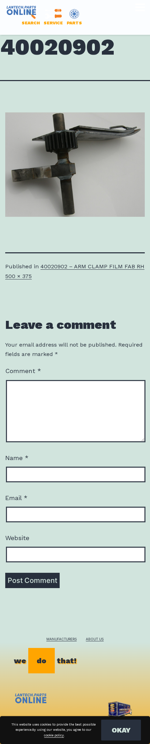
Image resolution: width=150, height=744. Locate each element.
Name (17, 457)
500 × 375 (18, 276)
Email (16, 497)
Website (17, 537)
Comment (23, 370)
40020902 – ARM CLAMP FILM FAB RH (92, 266)
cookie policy (54, 735)
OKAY (121, 730)
